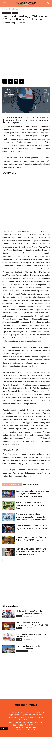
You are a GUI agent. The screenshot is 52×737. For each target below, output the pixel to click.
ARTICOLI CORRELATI (12, 485)
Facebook (28, 730)
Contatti (18, 727)
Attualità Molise (22, 651)
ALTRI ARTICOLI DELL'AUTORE (34, 485)
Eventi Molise (13, 9)
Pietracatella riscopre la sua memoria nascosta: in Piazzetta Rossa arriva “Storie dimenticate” (31, 517)
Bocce (19, 616)
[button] (48, 3)
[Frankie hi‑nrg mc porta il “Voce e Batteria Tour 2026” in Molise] (8, 540)
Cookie (34, 727)
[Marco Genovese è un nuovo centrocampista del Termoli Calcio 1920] (8, 626)
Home (4, 9)
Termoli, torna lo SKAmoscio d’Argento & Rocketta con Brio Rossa (30, 505)
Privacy (27, 727)
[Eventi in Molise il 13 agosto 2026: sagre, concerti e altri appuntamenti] (8, 528)
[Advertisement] (26, 52)
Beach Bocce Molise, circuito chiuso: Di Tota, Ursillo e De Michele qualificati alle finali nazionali (32, 494)
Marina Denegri (10, 23)
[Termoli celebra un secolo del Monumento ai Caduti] (8, 649)
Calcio (19, 628)
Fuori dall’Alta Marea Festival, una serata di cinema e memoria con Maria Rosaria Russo (31, 552)
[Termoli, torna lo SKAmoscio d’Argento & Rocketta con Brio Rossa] (8, 505)
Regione (15, 13)
